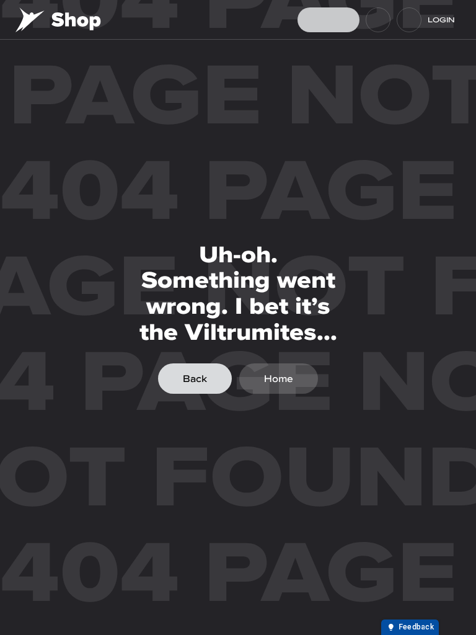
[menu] (409, 19)
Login (441, 20)
